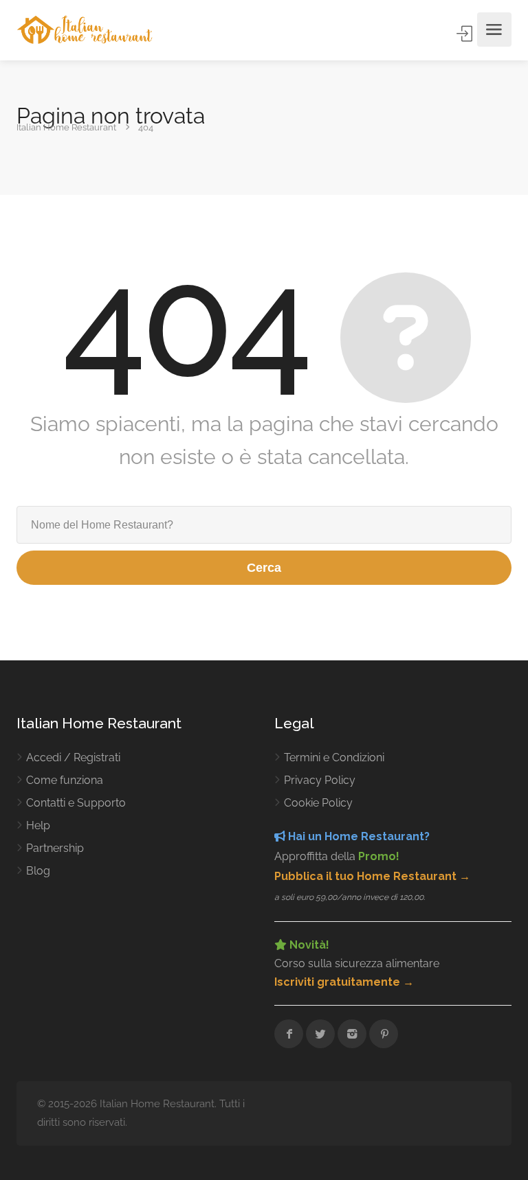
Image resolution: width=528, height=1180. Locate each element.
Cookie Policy (318, 802)
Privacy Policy (319, 780)
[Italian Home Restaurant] (84, 30)
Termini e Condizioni (334, 757)
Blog (38, 870)
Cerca (264, 568)
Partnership (55, 848)
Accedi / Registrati (73, 757)
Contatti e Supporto (76, 802)
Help (38, 825)
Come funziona (64, 780)
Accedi (465, 33)
